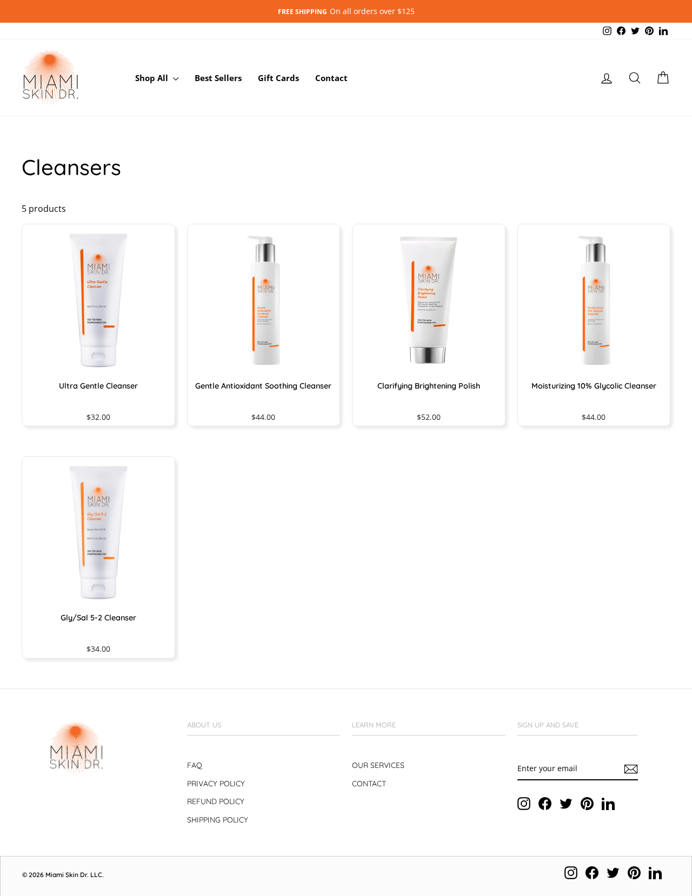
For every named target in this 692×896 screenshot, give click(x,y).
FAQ (194, 765)
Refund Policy (215, 801)
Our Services (378, 765)
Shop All (152, 77)
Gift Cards (278, 77)
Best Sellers (218, 77)
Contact (331, 77)
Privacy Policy (216, 783)
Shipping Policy (217, 820)
